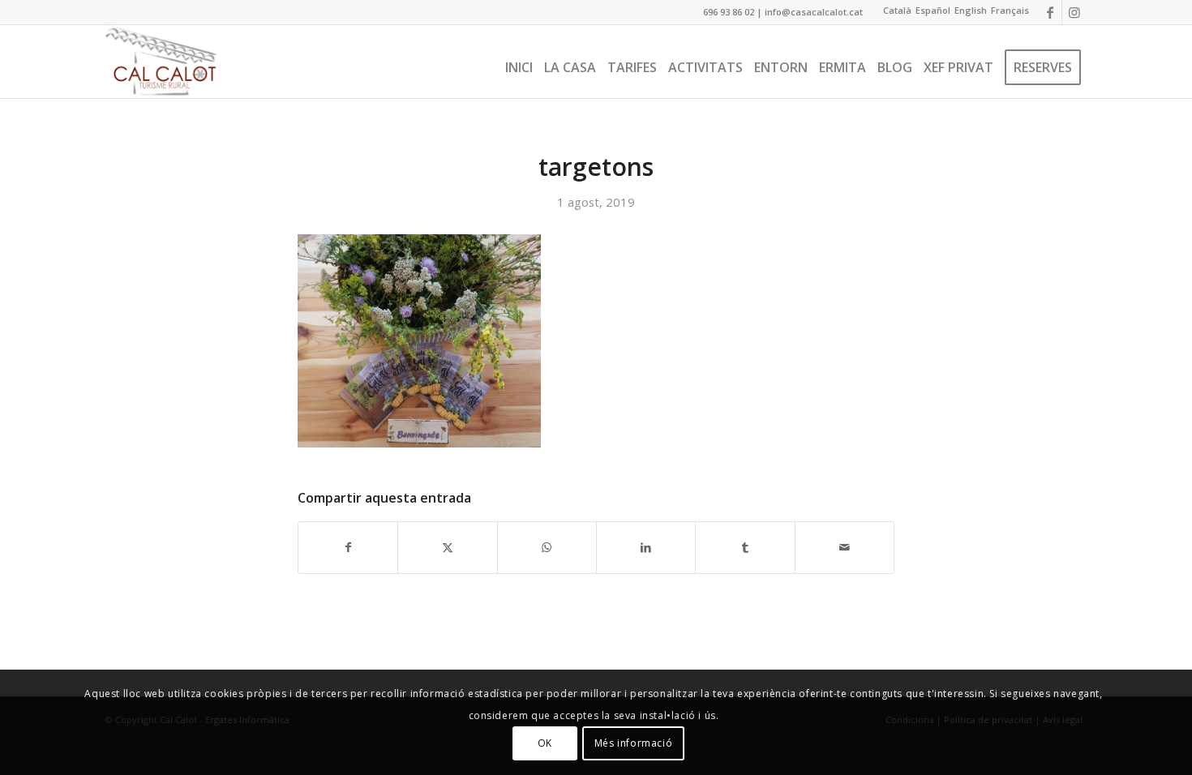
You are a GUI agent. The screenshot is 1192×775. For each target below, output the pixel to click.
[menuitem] (519, 61)
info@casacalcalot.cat (814, 12)
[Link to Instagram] (1074, 12)
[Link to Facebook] (1049, 12)
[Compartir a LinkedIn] (646, 547)
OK (545, 743)
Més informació (633, 743)
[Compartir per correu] (844, 547)
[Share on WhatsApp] (547, 547)
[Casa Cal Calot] (161, 61)
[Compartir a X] (447, 547)
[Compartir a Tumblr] (745, 547)
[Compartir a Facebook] (347, 547)
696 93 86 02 (728, 12)
